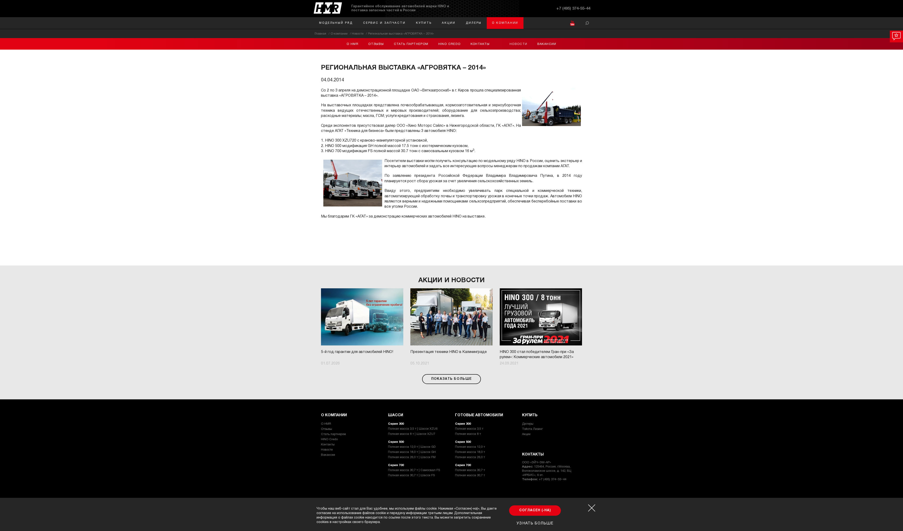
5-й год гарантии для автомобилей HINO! (357, 352)
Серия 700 (396, 465)
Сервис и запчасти (384, 23)
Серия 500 (396, 442)
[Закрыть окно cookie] (592, 508)
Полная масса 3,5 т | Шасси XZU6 (412, 429)
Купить (424, 23)
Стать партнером (411, 44)
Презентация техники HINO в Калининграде (448, 352)
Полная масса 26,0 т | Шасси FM (412, 457)
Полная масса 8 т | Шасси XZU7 (411, 434)
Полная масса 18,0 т (470, 452)
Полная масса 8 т (468, 434)
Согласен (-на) (535, 510)
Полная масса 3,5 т (469, 429)
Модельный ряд (336, 23)
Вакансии (546, 44)
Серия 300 (396, 424)
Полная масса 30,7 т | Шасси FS (411, 475)
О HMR (352, 44)
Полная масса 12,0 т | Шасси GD (412, 447)
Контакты (480, 44)
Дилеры (474, 23)
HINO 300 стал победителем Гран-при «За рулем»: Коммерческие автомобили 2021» (537, 354)
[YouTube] (572, 23)
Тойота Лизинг (532, 429)
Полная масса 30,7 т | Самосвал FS (414, 470)
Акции (448, 23)
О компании (505, 23)
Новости (518, 44)
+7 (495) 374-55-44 (573, 8)
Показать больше (451, 378)
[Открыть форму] (587, 23)
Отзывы (376, 44)
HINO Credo (449, 44)
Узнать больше (535, 523)
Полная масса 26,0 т (470, 457)
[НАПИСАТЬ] (896, 36)
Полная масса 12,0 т (470, 447)
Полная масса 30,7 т (470, 470)
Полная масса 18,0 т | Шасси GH (412, 452)
